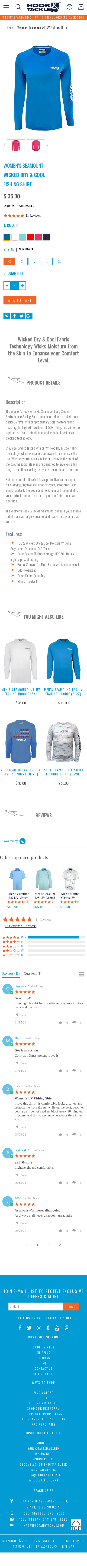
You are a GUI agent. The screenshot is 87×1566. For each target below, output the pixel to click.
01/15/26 (20, 1022)
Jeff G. (18, 1198)
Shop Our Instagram (43, 1408)
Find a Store (43, 1393)
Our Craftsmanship (43, 1448)
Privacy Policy (47, 1546)
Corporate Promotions (43, 1414)
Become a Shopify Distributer (43, 1464)
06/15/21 (20, 1182)
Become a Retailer (43, 1403)
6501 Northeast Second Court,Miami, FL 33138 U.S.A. (43, 1504)
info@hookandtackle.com (43, 1525)
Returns (43, 1358)
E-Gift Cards (44, 1398)
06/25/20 (20, 1230)
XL (59, 261)
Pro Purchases (43, 1424)
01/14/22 (20, 1070)
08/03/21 (20, 1134)
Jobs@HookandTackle (43, 1475)
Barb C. (19, 1086)
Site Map (68, 1546)
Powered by (10, 841)
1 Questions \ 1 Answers (20, 926)
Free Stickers (43, 1374)
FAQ (43, 1363)
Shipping (44, 1352)
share (23, 1015)
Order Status (43, 1347)
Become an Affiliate (43, 1470)
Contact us (44, 1368)
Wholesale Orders (43, 1480)
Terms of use (22, 1546)
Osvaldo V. (21, 986)
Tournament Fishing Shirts (43, 1419)
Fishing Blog (43, 1454)
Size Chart (26, 248)
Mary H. (19, 1038)
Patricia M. (21, 1150)
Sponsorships (44, 1459)
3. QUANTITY (13, 273)
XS (9, 261)
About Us (43, 1443)
